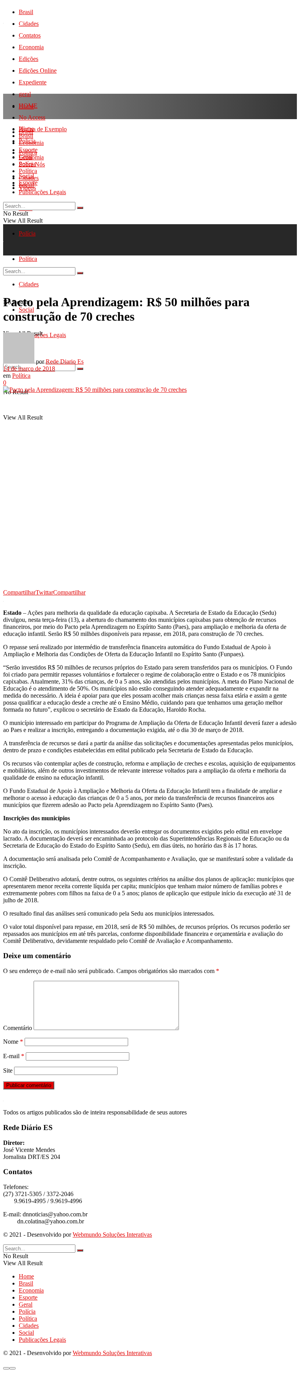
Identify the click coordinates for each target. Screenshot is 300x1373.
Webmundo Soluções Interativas (112, 1234)
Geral (25, 157)
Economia (31, 47)
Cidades (29, 23)
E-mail (13, 1056)
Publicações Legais (42, 192)
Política (28, 171)
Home (26, 106)
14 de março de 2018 (29, 368)
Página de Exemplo (43, 129)
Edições (28, 58)
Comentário (17, 1028)
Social (26, 185)
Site (7, 1070)
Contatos (30, 35)
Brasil (26, 12)
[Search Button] (80, 369)
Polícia (27, 233)
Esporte (28, 149)
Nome (13, 1041)
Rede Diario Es (65, 361)
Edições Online (38, 70)
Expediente (32, 82)
